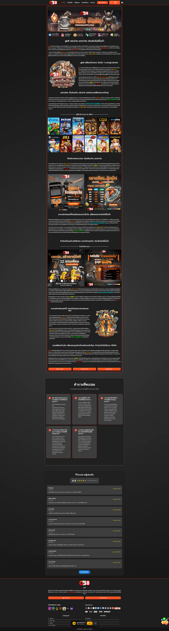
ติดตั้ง (90, 623)
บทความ (92, 3)
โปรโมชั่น (70, 3)
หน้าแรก (63, 3)
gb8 (84, 588)
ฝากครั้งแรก (85, 3)
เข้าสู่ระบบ (77, 3)
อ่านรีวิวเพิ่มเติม (84, 572)
